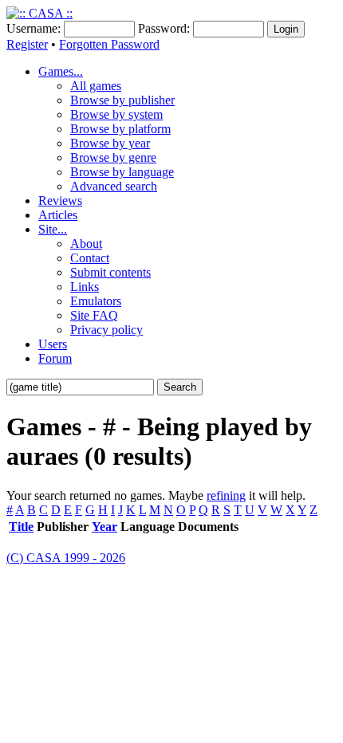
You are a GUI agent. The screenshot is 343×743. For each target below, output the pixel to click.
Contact (89, 258)
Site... (52, 229)
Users (52, 344)
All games (95, 85)
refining (226, 495)
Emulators (95, 301)
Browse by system (116, 114)
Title (21, 526)
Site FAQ (94, 315)
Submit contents (110, 272)
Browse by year (110, 143)
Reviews (60, 200)
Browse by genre (113, 157)
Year (104, 526)
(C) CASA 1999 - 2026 (65, 557)
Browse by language (122, 172)
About (86, 243)
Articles (57, 215)
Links (84, 286)
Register (27, 44)
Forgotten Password (109, 44)
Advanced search (113, 186)
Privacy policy (106, 329)
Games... (60, 71)
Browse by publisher (122, 100)
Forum (55, 358)
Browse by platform (120, 129)
